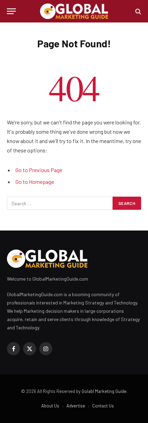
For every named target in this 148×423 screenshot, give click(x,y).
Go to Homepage (34, 181)
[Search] (137, 11)
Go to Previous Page (38, 170)
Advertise (75, 405)
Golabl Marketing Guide (104, 391)
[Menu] (11, 11)
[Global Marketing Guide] (74, 11)
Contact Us (103, 405)
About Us (50, 405)
